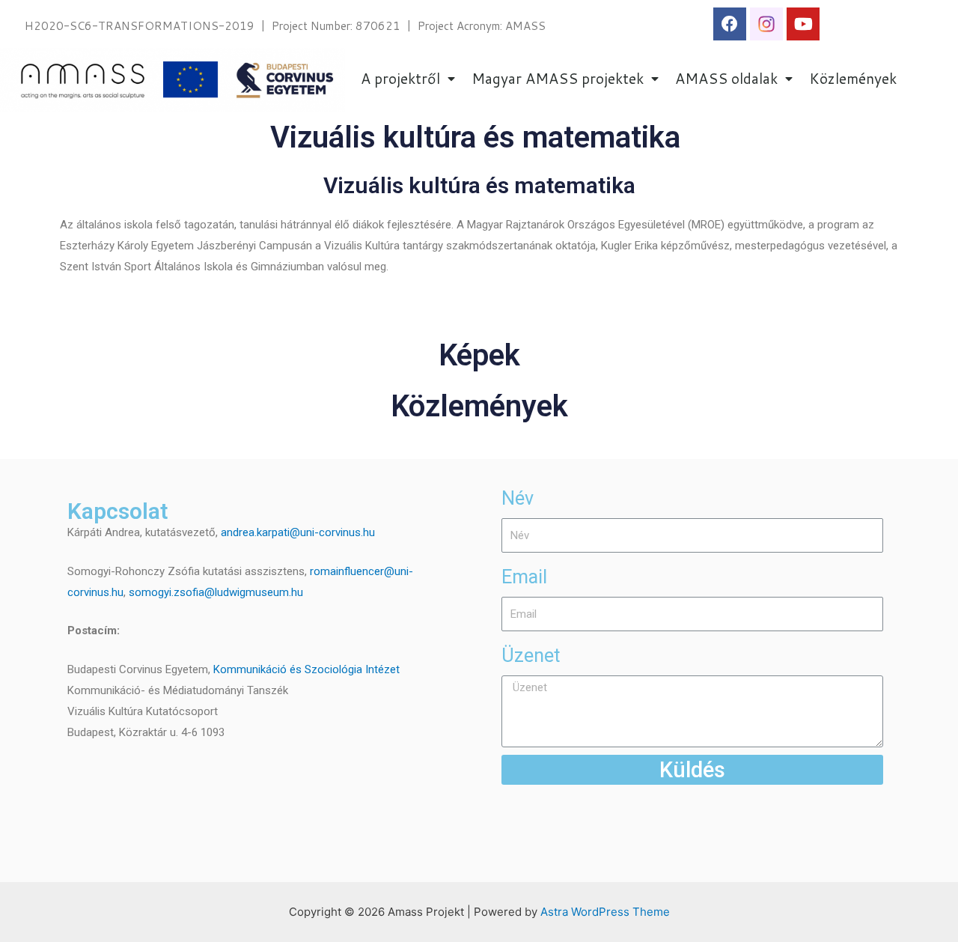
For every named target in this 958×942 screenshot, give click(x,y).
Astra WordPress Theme (605, 912)
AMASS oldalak (726, 78)
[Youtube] (803, 23)
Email (524, 577)
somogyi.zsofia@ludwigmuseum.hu (216, 592)
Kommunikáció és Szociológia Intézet (306, 669)
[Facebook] (729, 23)
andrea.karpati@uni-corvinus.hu (298, 532)
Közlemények (853, 78)
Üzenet (530, 655)
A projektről (400, 78)
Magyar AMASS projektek (558, 78)
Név (517, 498)
